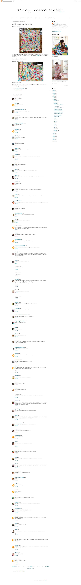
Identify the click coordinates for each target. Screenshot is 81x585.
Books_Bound (17, 225)
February (55, 130)
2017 (54, 91)
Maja (16, 327)
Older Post (47, 566)
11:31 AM (16, 248)
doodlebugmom (18, 200)
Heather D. (17, 129)
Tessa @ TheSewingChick (19, 109)
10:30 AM (16, 197)
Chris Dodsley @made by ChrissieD (21, 314)
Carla (16, 457)
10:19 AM (16, 178)
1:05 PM (16, 275)
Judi (16, 441)
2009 (54, 136)
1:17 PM (16, 438)
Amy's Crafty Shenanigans (20, 321)
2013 (54, 97)
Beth (16, 103)
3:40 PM (16, 330)
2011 (54, 133)
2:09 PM (16, 311)
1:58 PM (16, 298)
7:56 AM (16, 405)
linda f (16, 366)
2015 (54, 94)
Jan (15, 219)
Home (31, 566)
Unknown (16, 545)
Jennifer (16, 154)
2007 (54, 139)
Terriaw (16, 175)
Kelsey (16, 135)
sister (38, 55)
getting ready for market (58, 110)
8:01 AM (16, 561)
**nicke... (16, 429)
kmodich (16, 353)
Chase (16, 188)
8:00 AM (16, 412)
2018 (54, 90)
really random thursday (58, 109)
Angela (16, 489)
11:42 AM (16, 425)
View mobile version (30, 568)
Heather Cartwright (18, 213)
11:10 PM (16, 555)
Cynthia (16, 400)
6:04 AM (16, 397)
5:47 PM (16, 362)
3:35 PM (16, 324)
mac (16, 388)
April (16, 260)
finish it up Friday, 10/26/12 (58, 104)
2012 (54, 99)
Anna (16, 233)
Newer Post (14, 566)
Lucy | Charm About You (19, 347)
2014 (54, 96)
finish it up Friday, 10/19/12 (58, 107)
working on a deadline (57, 115)
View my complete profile (56, 31)
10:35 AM (16, 209)
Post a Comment (16, 564)
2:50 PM (16, 317)
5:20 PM (16, 350)
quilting (16, 89)
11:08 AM (16, 222)
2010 (54, 135)
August (55, 121)
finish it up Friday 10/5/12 (58, 113)
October (55, 103)
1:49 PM (16, 292)
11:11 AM (16, 229)
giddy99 (16, 181)
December (56, 100)
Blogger (45, 580)
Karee (16, 194)
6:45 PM (16, 372)
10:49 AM (16, 480)
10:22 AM (16, 184)
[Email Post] (26, 88)
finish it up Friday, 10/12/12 (58, 112)
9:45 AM (16, 138)
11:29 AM (16, 242)
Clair (16, 483)
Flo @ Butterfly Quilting (19, 123)
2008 (54, 138)
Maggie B (16, 302)
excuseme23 (17, 435)
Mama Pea (17, 375)
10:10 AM (16, 165)
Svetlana (16, 115)
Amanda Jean (55, 23)
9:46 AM (16, 144)
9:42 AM (16, 126)
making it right (56, 116)
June (55, 124)
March (55, 128)
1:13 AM (16, 460)
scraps (20, 89)
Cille (16, 381)
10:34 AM (16, 203)
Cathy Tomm (17, 308)
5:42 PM (16, 356)
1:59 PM (16, 305)
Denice (16, 415)
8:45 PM (16, 492)
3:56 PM (16, 336)
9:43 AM (16, 132)
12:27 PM (16, 263)
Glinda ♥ (16, 333)
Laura (16, 169)
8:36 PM (16, 473)
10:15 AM (16, 172)
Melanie (16, 552)
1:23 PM (16, 286)
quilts (18, 89)
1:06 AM (16, 512)
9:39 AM (16, 112)
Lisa (16, 463)
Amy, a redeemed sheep (19, 477)
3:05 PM (16, 467)
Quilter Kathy (17, 409)
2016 (54, 93)
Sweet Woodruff (18, 239)
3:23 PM (16, 505)
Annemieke (17, 279)
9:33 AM (16, 99)
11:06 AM (16, 216)
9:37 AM (16, 106)
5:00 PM (16, 446)
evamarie (16, 502)
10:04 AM (16, 549)
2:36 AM (16, 391)
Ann (15, 496)
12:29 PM (16, 269)
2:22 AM (16, 534)
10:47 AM (16, 526)
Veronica (16, 148)
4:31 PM (16, 486)
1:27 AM (16, 384)
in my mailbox (56, 106)
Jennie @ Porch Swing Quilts (20, 245)
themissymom (17, 359)
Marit (16, 529)
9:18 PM (16, 378)
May (55, 125)
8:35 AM (16, 419)
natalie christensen (18, 422)
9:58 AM (16, 151)
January (55, 131)
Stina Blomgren (18, 508)
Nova (16, 289)
